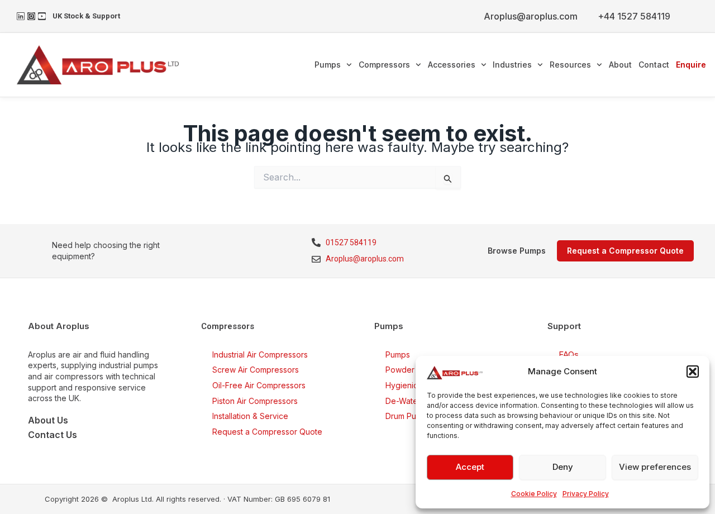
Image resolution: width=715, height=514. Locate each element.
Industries (512, 64)
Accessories (451, 64)
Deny (562, 466)
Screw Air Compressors (255, 369)
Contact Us (52, 434)
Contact (653, 64)
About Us (48, 420)
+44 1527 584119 (634, 16)
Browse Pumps (517, 250)
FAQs (569, 354)
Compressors (384, 64)
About (620, 64)
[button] (692, 371)
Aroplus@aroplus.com (531, 16)
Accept (470, 466)
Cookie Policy (534, 493)
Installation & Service (250, 416)
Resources (570, 64)
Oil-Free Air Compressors (259, 385)
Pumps (327, 64)
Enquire (691, 64)
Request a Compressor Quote (267, 431)
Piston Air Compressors (255, 401)
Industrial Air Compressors (260, 354)
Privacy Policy (586, 493)
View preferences (655, 466)
